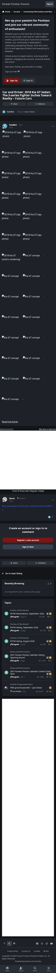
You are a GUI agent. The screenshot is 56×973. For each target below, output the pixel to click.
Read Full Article (10, 421)
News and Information (20, 651)
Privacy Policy (12, 951)
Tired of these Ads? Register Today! (28, 491)
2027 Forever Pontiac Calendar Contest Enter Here (30, 672)
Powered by (28, 961)
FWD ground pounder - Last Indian (26, 687)
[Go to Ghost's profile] (4, 499)
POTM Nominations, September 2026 (27, 613)
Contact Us (25, 951)
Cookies (37, 951)
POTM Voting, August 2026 (22, 641)
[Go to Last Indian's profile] (6, 688)
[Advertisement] (28, 460)
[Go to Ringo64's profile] (6, 613)
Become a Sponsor (47, 429)
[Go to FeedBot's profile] (3, 111)
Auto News (29, 111)
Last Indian (16, 691)
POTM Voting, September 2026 (24, 627)
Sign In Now (28, 547)
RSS (47, 951)
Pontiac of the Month (19, 610)
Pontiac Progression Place (21, 684)
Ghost (12, 498)
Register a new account (28, 540)
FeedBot (13, 125)
